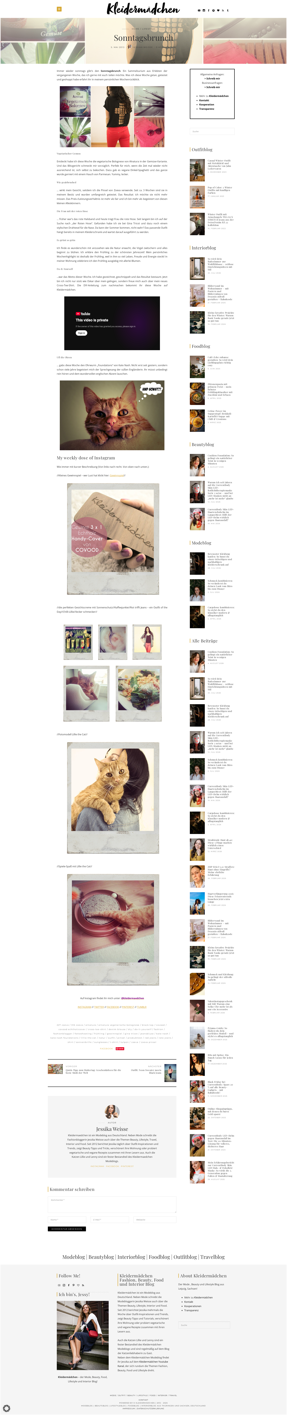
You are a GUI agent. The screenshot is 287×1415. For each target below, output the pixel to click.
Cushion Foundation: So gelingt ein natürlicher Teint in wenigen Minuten (221, 459)
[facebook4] (68, 1285)
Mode (113, 1395)
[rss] (223, 10)
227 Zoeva (63, 1025)
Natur (102, 1038)
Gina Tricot (131, 1033)
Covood (160, 1025)
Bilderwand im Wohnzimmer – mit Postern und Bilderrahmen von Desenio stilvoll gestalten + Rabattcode (220, 292)
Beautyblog (101, 1256)
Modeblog (73, 1256)
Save (121, 1049)
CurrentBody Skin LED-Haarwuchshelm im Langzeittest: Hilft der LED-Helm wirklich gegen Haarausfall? (221, 515)
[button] (6, 1408)
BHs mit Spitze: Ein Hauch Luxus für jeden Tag (220, 1057)
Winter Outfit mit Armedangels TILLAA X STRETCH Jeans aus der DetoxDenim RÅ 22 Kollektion (221, 220)
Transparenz (206, 109)
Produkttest (135, 1038)
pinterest (127, 1166)
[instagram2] (203, 10)
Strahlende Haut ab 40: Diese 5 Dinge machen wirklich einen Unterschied (220, 844)
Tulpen (125, 1042)
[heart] (218, 10)
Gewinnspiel (117, 475)
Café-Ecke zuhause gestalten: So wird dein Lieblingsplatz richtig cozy (220, 361)
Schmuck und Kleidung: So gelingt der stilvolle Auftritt (221, 977)
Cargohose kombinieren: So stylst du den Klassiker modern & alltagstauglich (221, 611)
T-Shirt (114, 1042)
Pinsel (121, 1038)
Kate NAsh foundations (64, 1038)
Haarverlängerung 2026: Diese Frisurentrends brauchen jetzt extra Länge (221, 897)
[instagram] (64, 1285)
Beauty (131, 1395)
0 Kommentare (166, 47)
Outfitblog (185, 1256)
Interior (162, 1395)
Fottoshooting (83, 1033)
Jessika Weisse (143, 47)
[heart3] (78, 1285)
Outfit (111, 1038)
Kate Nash (162, 1033)
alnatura (91, 1025)
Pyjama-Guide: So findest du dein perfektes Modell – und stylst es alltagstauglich (220, 1032)
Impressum (129, 1409)
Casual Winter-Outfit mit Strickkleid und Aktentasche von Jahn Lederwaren (219, 164)
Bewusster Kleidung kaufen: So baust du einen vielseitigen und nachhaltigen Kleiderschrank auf (220, 559)
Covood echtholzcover (72, 1029)
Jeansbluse (147, 1033)
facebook (112, 1166)
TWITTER (99, 1007)
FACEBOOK (113, 1007)
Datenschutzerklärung (150, 1409)
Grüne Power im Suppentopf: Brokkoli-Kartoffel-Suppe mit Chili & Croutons (220, 414)
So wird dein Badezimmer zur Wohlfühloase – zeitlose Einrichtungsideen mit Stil (221, 264)
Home (135, 29)
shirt (71, 1042)
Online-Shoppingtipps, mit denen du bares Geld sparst (220, 1111)
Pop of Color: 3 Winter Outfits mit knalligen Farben (220, 190)
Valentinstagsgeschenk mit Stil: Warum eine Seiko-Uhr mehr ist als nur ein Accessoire (220, 1005)
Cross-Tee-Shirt (97, 1029)
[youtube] (199, 10)
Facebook (107, 1048)
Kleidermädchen (219, 96)
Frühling (99, 1033)
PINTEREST (128, 1007)
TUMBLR (141, 1007)
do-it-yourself (143, 1029)
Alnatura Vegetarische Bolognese (119, 1025)
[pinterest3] (73, 1285)
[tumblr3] (227, 10)
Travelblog (212, 1256)
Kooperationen (192, 1306)
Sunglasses (101, 1042)
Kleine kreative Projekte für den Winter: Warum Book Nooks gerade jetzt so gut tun (221, 316)
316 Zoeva (77, 1025)
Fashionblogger (62, 1033)
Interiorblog (131, 1256)
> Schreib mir (212, 78)
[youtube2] (59, 1285)
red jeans (151, 1038)
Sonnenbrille (84, 1042)
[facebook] (208, 10)
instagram (97, 1166)
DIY (130, 1029)
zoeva (135, 1042)
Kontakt (204, 100)
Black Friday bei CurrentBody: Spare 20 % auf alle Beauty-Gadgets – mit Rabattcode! (220, 1087)
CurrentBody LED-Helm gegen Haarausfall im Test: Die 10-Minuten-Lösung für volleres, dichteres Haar (221, 1141)
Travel (173, 1395)
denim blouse (117, 1029)
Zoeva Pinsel (149, 1042)
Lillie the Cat (88, 1038)
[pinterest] (213, 10)
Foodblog (159, 1256)
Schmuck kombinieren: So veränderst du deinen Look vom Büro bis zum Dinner (220, 584)
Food (153, 1395)
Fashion (158, 1029)
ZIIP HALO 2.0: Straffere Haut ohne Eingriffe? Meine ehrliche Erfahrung (221, 870)
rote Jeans (165, 1038)
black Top (148, 1025)
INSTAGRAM (84, 1007)
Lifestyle (148, 29)
